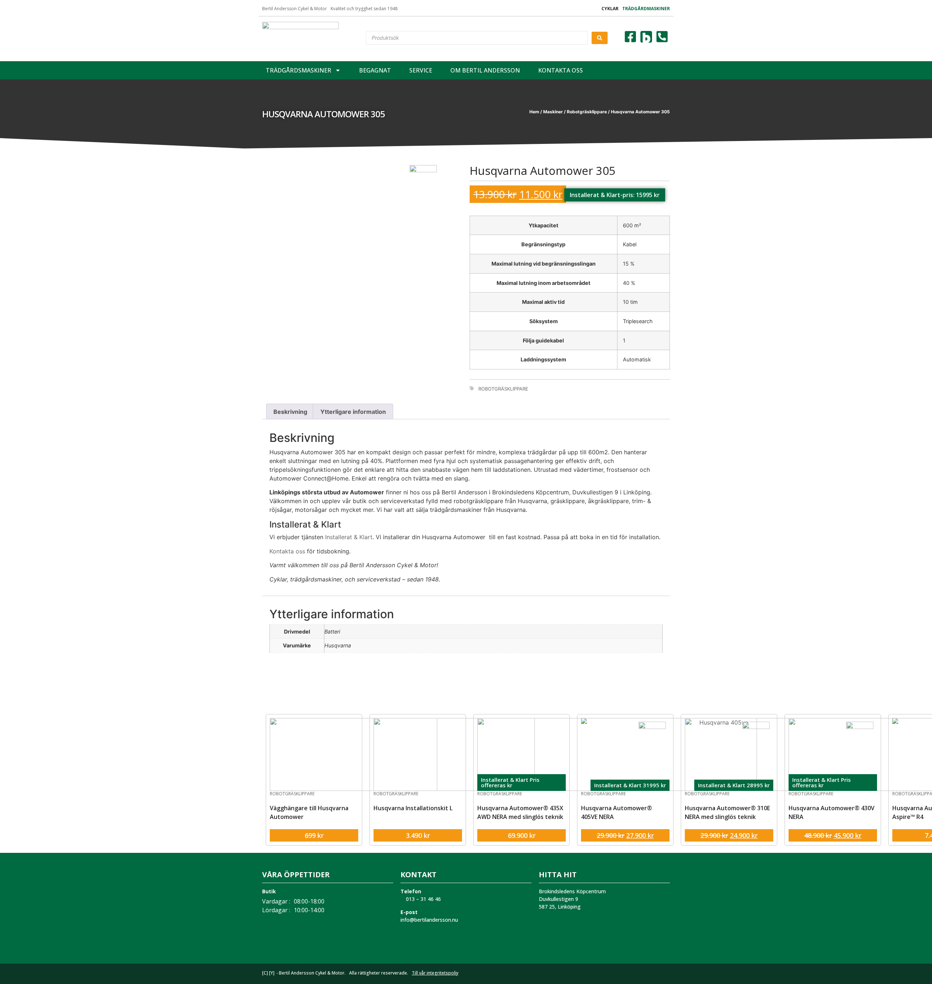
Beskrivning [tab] (290, 411)
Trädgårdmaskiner (646, 8)
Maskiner (553, 111)
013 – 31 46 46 (422, 898)
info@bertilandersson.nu (429, 919)
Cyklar (610, 8)
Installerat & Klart (348, 537)
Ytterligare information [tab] (353, 411)
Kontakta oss (560, 70)
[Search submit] (600, 38)
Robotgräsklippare (587, 111)
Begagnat (375, 70)
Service (420, 70)
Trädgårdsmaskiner (298, 70)
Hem (534, 111)
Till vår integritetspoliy (435, 973)
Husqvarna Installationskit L (413, 808)
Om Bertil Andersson (485, 70)
